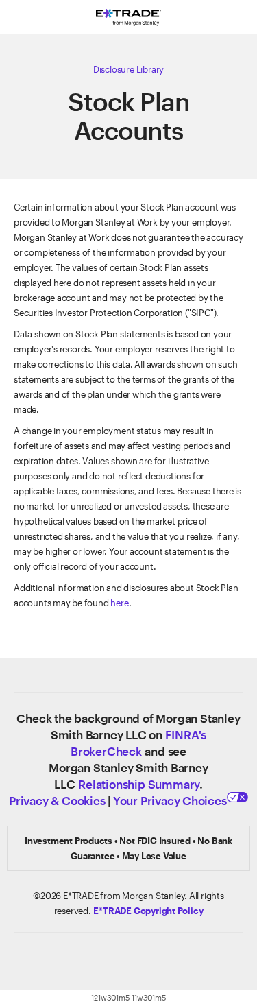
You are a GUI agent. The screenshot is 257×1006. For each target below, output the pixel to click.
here (119, 602)
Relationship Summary (138, 784)
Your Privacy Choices (170, 800)
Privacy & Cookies (57, 800)
